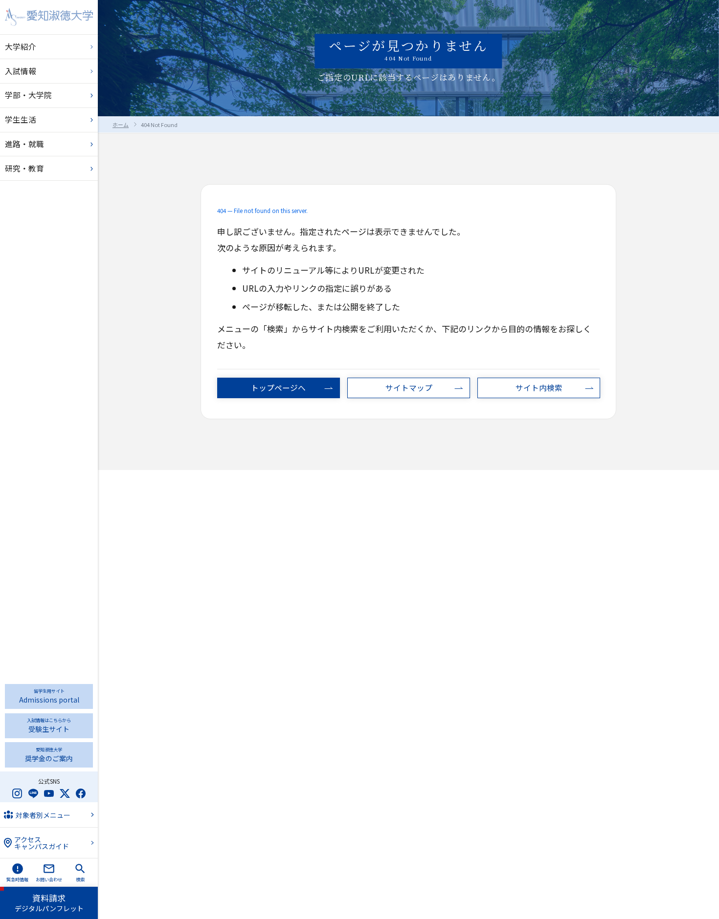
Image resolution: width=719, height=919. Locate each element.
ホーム (120, 124)
